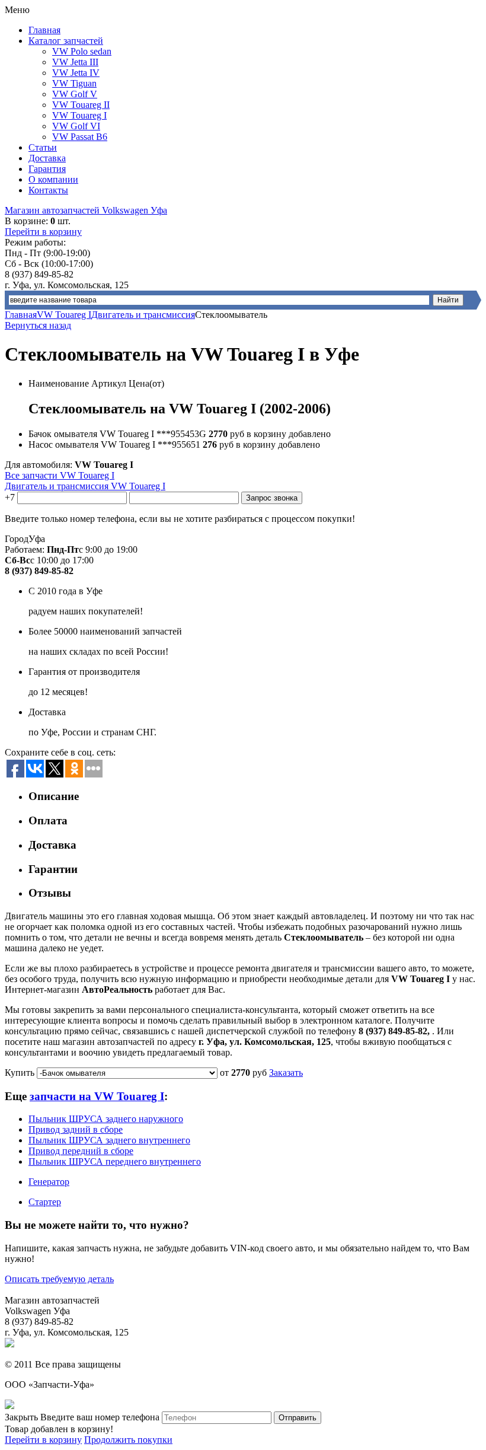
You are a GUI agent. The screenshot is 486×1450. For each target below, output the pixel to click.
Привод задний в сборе (75, 1129)
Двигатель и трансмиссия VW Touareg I (85, 486)
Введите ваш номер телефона (99, 1417)
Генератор (48, 1182)
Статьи (42, 147)
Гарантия (47, 169)
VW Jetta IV (76, 73)
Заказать (286, 1072)
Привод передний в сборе (80, 1151)
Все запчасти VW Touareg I (59, 475)
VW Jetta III (75, 62)
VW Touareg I (79, 115)
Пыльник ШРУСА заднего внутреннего (109, 1140)
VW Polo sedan (81, 51)
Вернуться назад (38, 325)
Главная (44, 30)
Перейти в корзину (43, 232)
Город (16, 539)
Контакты (48, 190)
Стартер (44, 1202)
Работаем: (24, 549)
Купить (19, 1072)
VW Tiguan (74, 83)
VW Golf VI (76, 126)
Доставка (47, 158)
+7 (10, 497)
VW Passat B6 (79, 137)
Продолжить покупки (128, 1440)
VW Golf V (74, 94)
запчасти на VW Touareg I (97, 1096)
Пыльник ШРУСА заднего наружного (105, 1119)
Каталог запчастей (65, 41)
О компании (53, 179)
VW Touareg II (81, 105)
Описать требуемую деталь (59, 1279)
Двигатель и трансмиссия (143, 315)
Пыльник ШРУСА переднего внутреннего (114, 1161)
